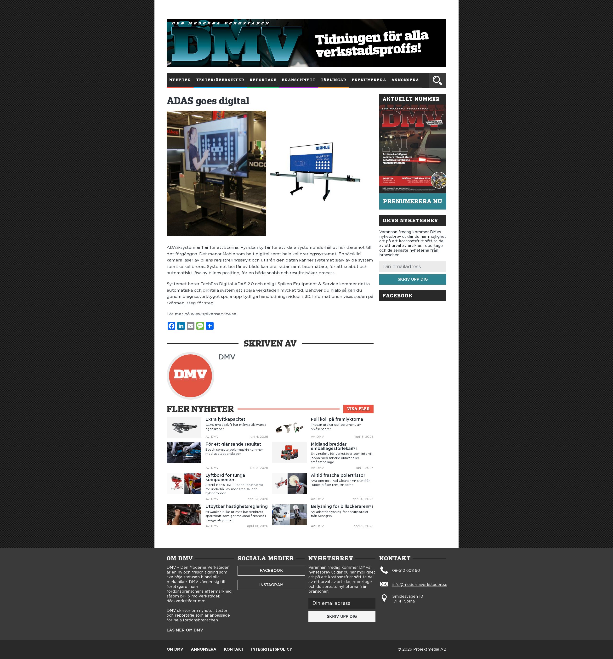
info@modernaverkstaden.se (419, 585)
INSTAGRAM (271, 585)
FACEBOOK (271, 570)
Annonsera (405, 80)
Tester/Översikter (220, 80)
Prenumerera (369, 80)
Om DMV (175, 649)
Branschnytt (299, 80)
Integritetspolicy (271, 649)
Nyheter (180, 80)
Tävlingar (333, 80)
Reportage (263, 80)
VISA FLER (358, 409)
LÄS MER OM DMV (185, 630)
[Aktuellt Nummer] (412, 149)
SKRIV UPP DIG (413, 279)
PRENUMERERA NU (412, 201)
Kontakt (234, 649)
